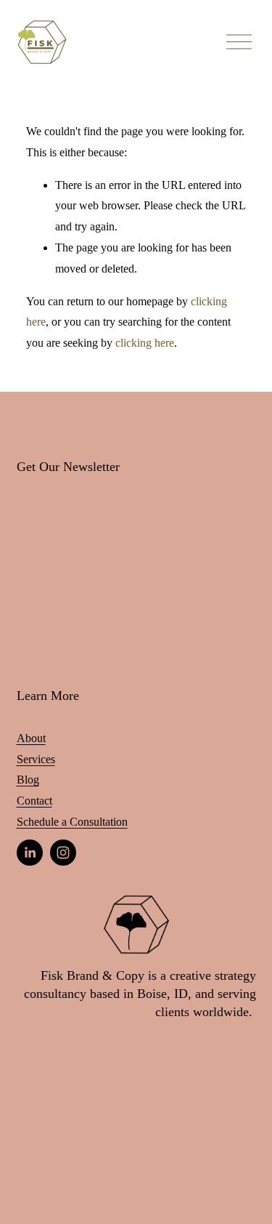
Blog (28, 779)
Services (36, 759)
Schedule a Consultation (72, 822)
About (31, 738)
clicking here (144, 343)
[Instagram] (63, 853)
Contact (34, 800)
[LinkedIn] (30, 853)
